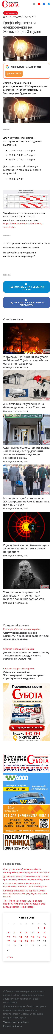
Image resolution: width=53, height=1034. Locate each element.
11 (14, 936)
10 (8, 936)
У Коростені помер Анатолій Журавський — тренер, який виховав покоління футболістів (23, 595)
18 (14, 941)
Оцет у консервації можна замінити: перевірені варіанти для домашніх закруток (26, 636)
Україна (36, 629)
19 (20, 941)
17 (8, 941)
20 (26, 941)
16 (44, 936)
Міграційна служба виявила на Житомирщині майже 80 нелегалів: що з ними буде (26, 501)
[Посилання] (10, 4)
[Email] (34, 4)
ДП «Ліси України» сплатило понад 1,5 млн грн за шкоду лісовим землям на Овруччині (26, 655)
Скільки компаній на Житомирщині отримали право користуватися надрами (23, 675)
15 (38, 936)
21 (32, 941)
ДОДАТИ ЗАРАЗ (14, 74)
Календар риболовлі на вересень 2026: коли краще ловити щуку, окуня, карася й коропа (25, 893)
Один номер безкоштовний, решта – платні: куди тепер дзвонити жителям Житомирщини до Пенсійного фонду (26, 453)
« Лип (10, 957)
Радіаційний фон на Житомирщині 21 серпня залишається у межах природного (26, 548)
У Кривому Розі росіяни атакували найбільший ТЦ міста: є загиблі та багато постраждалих (25, 360)
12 (20, 936)
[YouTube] (39, 4)
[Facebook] (44, 4)
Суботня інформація (14, 648)
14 (32, 936)
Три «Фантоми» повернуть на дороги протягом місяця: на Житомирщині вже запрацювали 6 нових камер (24, 903)
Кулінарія (8, 629)
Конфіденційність (12, 1026)
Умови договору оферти (16, 1022)
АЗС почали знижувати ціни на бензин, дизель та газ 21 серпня (24, 405)
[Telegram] (48, 4)
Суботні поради (22, 629)
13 (26, 936)
